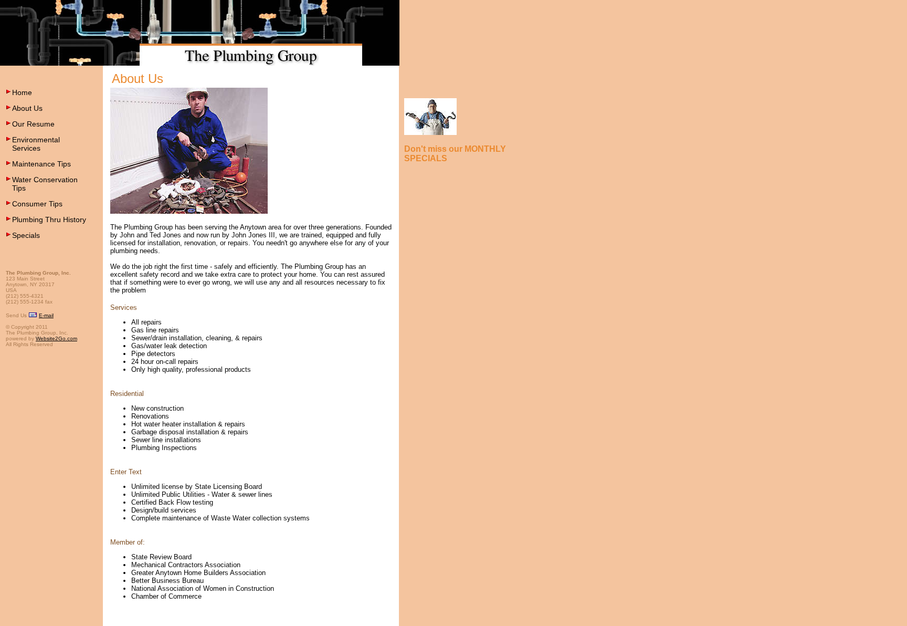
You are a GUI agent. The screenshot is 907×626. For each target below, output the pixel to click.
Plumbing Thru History (49, 219)
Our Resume (33, 124)
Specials (26, 235)
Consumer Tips (37, 204)
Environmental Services (36, 143)
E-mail (46, 315)
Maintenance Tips (41, 164)
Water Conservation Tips (45, 183)
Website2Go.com (56, 338)
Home (22, 92)
